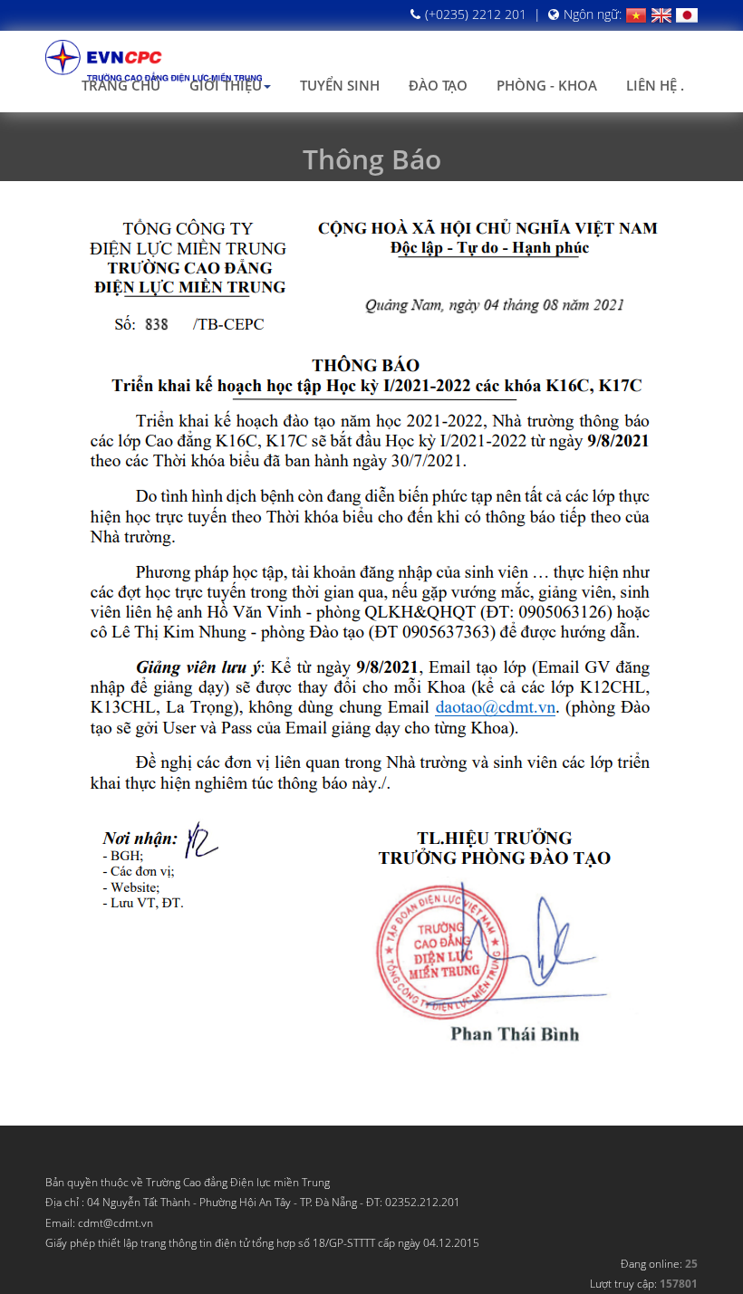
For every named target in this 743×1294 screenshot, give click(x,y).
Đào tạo (438, 85)
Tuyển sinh (340, 85)
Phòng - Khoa (547, 85)
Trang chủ (121, 85)
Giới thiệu (225, 85)
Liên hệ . (655, 85)
